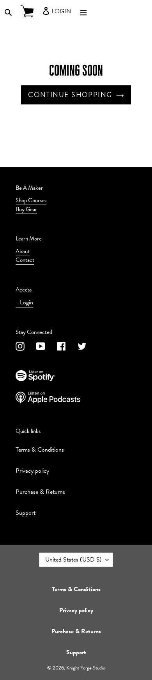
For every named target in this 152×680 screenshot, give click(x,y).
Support (25, 513)
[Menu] (83, 11)
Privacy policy (32, 470)
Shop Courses (31, 200)
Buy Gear (26, 209)
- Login (24, 302)
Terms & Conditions (40, 449)
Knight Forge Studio (85, 668)
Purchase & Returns (40, 491)
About (23, 251)
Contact (25, 260)
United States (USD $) (73, 559)
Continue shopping (70, 94)
